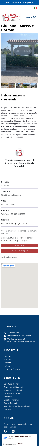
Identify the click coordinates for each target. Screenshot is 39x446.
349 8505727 (13, 333)
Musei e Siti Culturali (13, 390)
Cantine (7, 409)
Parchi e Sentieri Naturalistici (17, 406)
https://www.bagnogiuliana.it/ (14, 224)
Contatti (7, 363)
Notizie (7, 366)
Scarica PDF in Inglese (19, 251)
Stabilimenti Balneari (13, 387)
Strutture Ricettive (12, 384)
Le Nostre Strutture (12, 369)
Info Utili (7, 360)
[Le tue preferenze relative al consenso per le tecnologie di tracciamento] (10, 444)
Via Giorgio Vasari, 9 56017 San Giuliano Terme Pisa (21, 340)
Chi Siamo (8, 356)
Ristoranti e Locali (12, 393)
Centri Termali (10, 403)
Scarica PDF (19, 245)
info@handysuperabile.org (19, 336)
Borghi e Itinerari (11, 400)
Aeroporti (8, 397)
